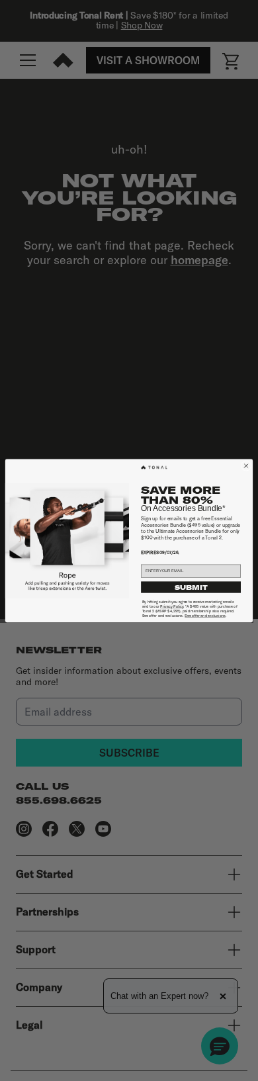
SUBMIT (191, 587)
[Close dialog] (246, 465)
